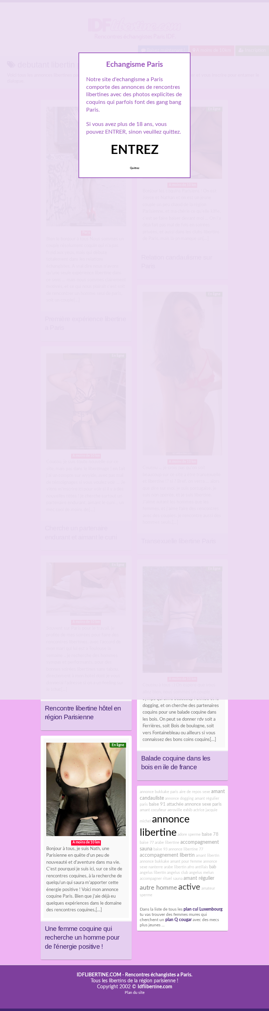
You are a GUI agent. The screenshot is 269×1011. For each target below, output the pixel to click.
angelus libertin (153, 873)
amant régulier (199, 878)
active (189, 887)
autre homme (158, 887)
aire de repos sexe (194, 792)
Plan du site (135, 993)
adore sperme (189, 834)
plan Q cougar (178, 920)
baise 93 (160, 849)
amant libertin (207, 855)
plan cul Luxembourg (203, 909)
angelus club (177, 873)
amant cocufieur (153, 810)
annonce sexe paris (203, 804)
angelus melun (201, 873)
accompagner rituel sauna (161, 879)
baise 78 (210, 834)
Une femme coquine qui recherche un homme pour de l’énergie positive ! (82, 937)
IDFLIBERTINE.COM (99, 975)
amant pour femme (186, 861)
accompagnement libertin (167, 855)
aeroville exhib (179, 810)
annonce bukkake (154, 861)
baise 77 (147, 842)
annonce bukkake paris (159, 792)
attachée (175, 804)
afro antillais (197, 867)
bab (212, 867)
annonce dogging (179, 798)
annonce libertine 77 (185, 849)
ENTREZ (135, 150)
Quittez (134, 168)
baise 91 (157, 804)
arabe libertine (167, 842)
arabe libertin (175, 867)
